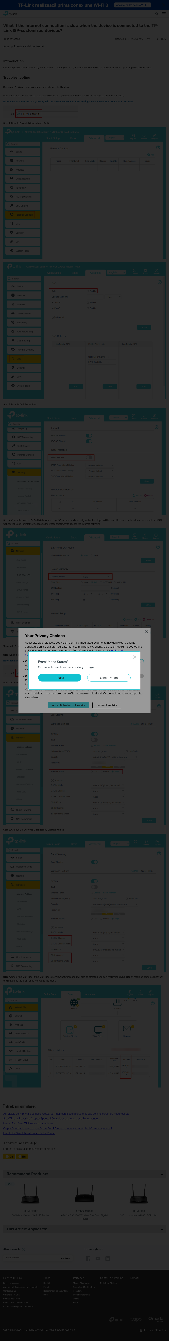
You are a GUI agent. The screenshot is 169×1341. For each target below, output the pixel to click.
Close (134, 657)
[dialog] (84, 670)
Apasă (59, 678)
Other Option (109, 678)
